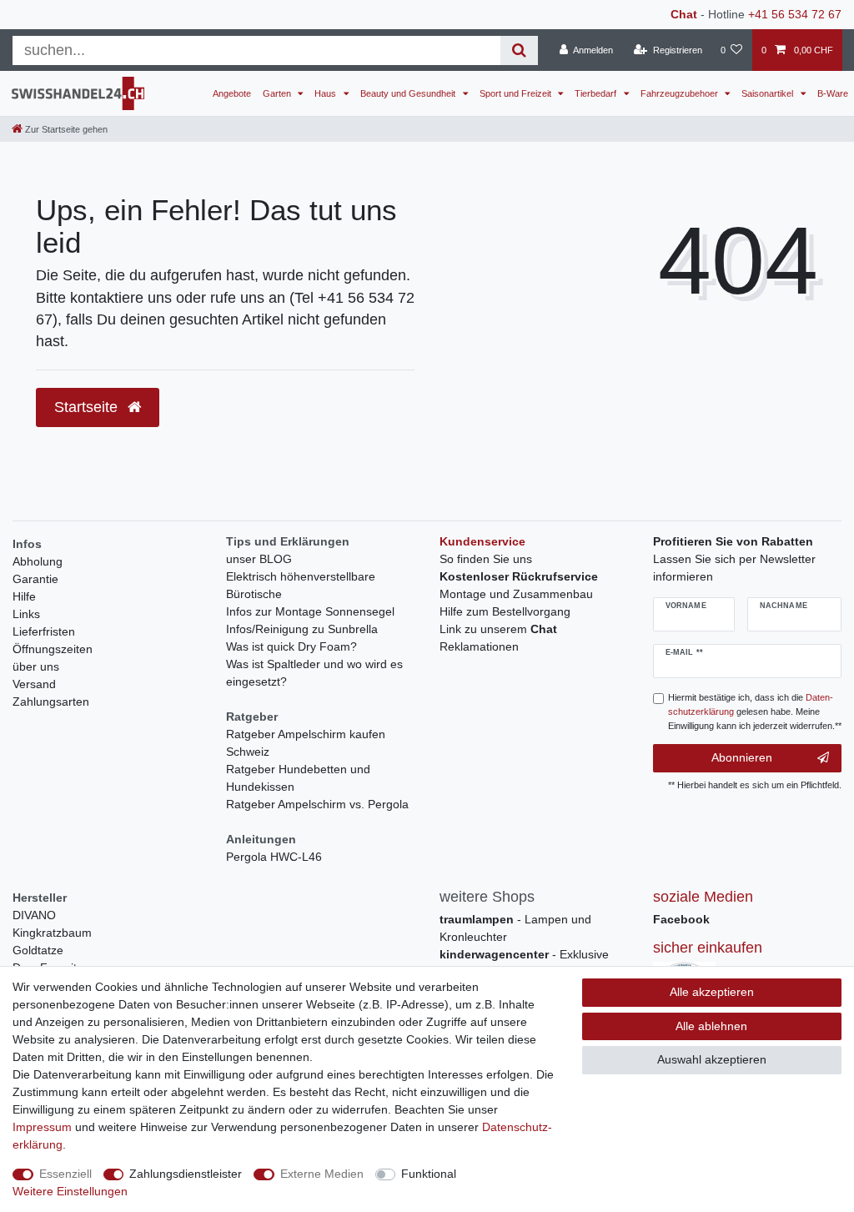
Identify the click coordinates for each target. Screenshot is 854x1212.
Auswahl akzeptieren (711, 1059)
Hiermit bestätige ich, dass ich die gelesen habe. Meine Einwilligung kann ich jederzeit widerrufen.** (754, 711)
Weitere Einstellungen (70, 1191)
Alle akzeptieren (712, 991)
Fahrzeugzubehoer (680, 93)
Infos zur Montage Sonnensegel (310, 611)
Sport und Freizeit (517, 93)
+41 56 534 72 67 (794, 14)
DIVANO (34, 915)
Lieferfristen (44, 631)
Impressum (42, 1127)
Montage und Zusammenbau (516, 594)
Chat (684, 14)
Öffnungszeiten (53, 649)
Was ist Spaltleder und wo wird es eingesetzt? (314, 672)
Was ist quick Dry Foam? (291, 646)
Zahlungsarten (51, 701)
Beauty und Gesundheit (409, 93)
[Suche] (519, 50)
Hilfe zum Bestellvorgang (505, 611)
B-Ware (832, 93)
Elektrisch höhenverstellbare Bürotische (300, 585)
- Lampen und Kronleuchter (515, 928)
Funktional (428, 1173)
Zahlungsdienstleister (185, 1173)
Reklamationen (479, 646)
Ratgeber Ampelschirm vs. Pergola (317, 804)
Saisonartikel (768, 93)
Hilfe (24, 596)
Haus (326, 93)
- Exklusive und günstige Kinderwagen (524, 963)
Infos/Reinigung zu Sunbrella (302, 629)
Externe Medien (322, 1173)
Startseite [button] (88, 407)
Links (26, 614)
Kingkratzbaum (52, 932)
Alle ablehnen (711, 1026)
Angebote (232, 93)
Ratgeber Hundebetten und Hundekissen (298, 777)
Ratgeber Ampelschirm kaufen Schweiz (305, 742)
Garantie (35, 579)
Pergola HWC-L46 (274, 856)
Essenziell (65, 1173)
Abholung (38, 561)
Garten (278, 93)
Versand (34, 684)
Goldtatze (38, 950)
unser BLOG (259, 559)
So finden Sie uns (486, 559)
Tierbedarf (597, 93)
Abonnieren (741, 757)
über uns (36, 666)
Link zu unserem (498, 629)
